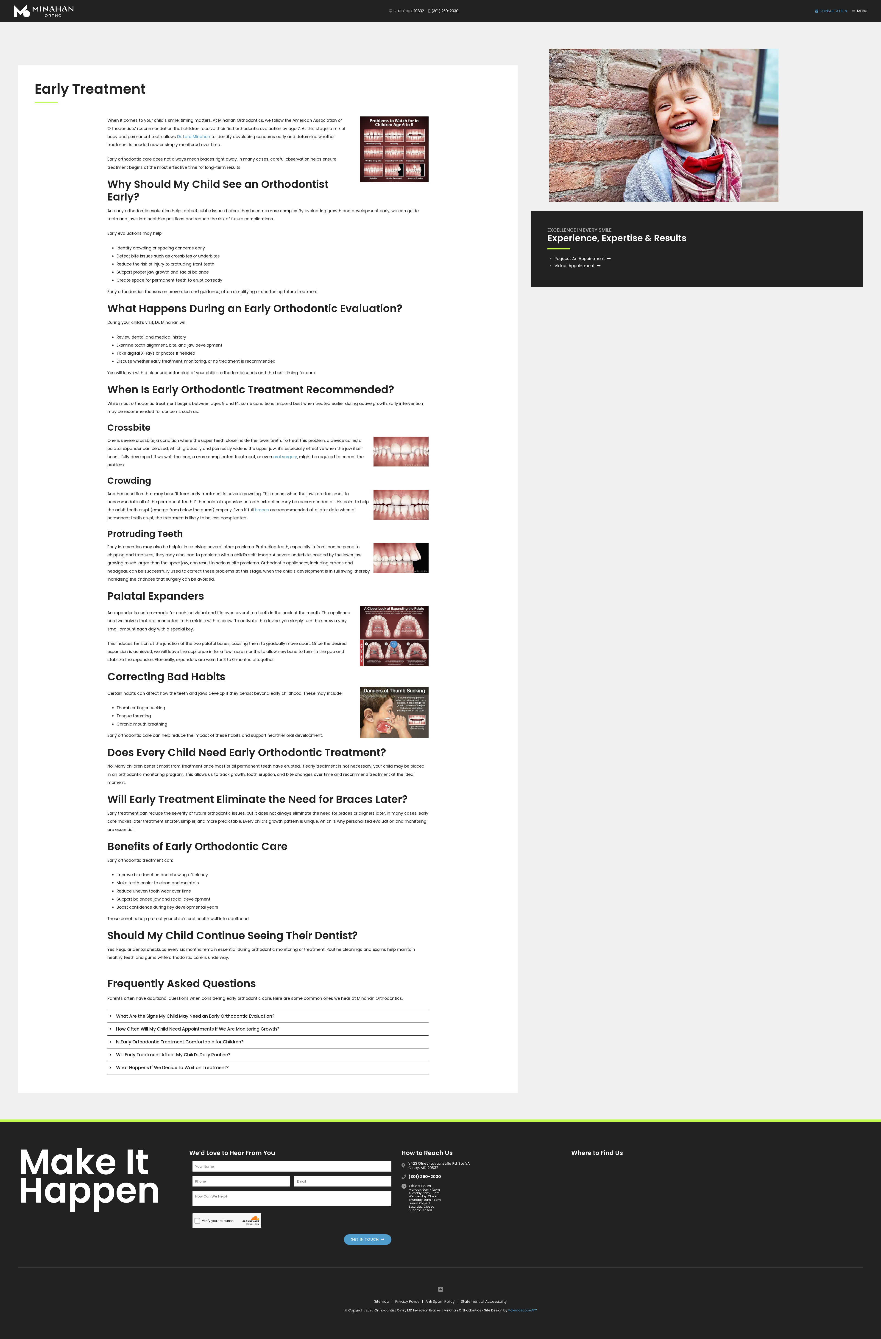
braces (262, 510)
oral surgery (285, 457)
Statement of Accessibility (484, 1301)
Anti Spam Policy (440, 1301)
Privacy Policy (407, 1301)
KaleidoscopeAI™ (522, 1310)
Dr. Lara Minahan (193, 136)
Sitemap (381, 1301)
